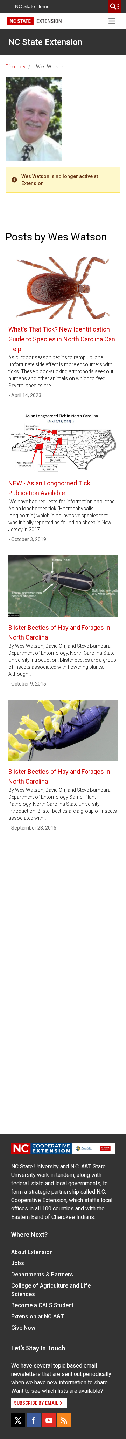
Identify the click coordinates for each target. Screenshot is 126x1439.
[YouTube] (49, 1420)
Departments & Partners (42, 1274)
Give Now (23, 1327)
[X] (18, 1420)
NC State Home (32, 6)
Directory (16, 66)
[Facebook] (34, 1420)
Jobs (17, 1263)
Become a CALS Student (42, 1305)
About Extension (32, 1252)
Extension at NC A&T (37, 1316)
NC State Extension (45, 42)
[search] (114, 6)
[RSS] (64, 1420)
